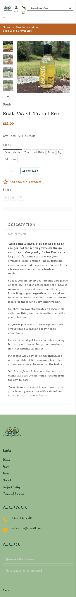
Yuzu (27, 152)
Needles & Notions (27, 27)
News (6, 473)
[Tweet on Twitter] (13, 197)
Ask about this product (25, 182)
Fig (59, 152)
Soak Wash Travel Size (17, 30)
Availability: (12, 136)
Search (7, 480)
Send (7, 590)
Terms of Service (13, 493)
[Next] (65, 67)
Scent (7, 144)
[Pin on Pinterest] (21, 197)
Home (6, 27)
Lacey (51, 152)
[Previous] (21, 67)
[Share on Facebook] (6, 197)
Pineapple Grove (12, 152)
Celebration (10, 159)
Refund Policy (11, 486)
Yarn (6, 466)
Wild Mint (39, 152)
